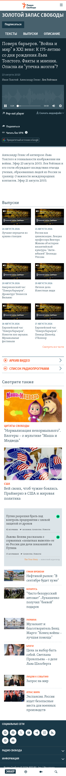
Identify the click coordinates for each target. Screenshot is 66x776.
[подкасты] (26, 772)
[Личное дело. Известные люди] (49, 271)
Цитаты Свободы (16, 426)
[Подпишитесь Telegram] (36, 732)
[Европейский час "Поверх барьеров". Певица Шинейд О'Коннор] (49, 311)
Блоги (30, 646)
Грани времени (35, 572)
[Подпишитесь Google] (5, 732)
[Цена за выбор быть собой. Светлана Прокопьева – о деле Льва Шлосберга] (14, 649)
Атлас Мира (33, 692)
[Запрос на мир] (14, 680)
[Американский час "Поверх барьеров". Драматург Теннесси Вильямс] (16, 271)
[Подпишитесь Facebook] (13, 732)
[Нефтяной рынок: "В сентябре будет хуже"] (14, 575)
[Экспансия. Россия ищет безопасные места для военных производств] (14, 696)
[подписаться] (13, 740)
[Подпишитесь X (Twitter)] (21, 732)
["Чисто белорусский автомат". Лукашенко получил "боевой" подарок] (14, 593)
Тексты (11, 34)
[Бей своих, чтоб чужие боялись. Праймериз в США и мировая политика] (33, 464)
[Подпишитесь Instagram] (44, 732)
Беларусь (31, 589)
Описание (52, 34)
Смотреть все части (53, 347)
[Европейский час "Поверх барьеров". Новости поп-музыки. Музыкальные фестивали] (16, 311)
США (7, 484)
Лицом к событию (37, 677)
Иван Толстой (10, 80)
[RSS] (52, 732)
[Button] (11, 127)
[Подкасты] (5, 740)
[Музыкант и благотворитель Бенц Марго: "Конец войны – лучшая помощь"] (14, 623)
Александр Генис (30, 80)
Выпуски (30, 34)
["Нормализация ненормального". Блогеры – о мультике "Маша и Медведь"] (33, 406)
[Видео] (41, 772)
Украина (31, 620)
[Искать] (56, 772)
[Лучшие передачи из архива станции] (16, 217)
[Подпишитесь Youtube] (29, 732)
